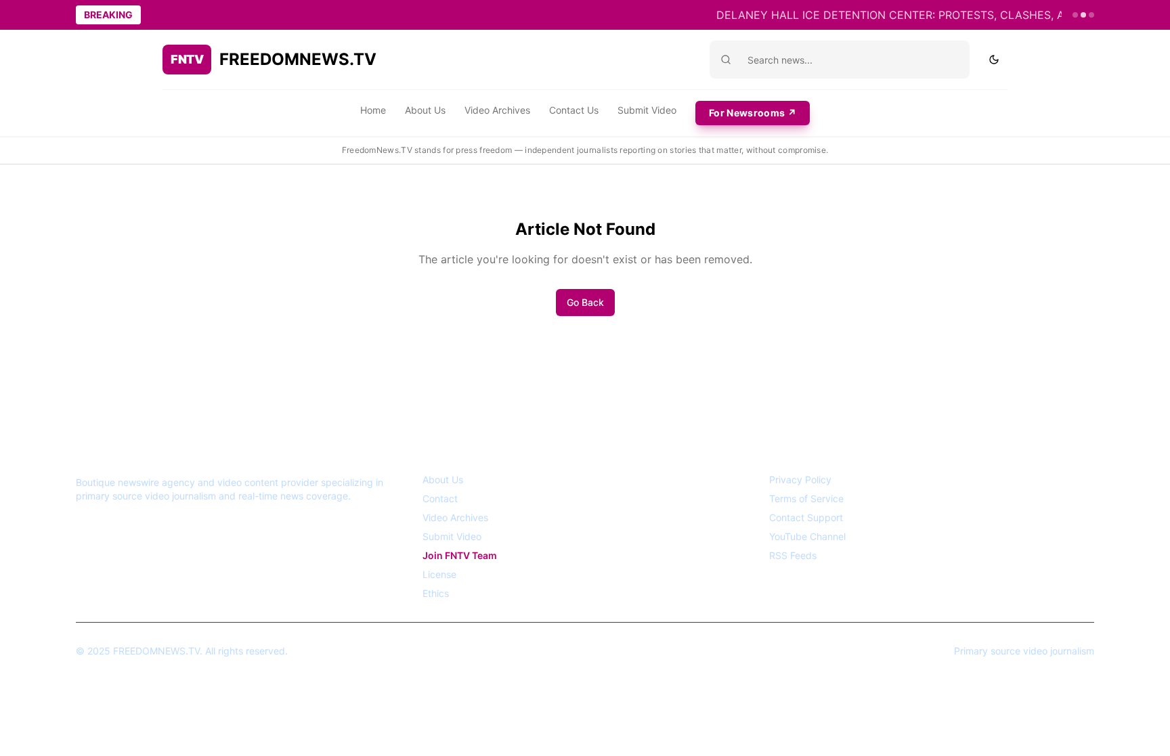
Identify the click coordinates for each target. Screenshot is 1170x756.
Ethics (435, 593)
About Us (425, 110)
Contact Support (806, 517)
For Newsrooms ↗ (752, 112)
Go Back (585, 302)
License (439, 574)
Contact (440, 498)
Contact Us (574, 110)
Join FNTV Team (459, 555)
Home (373, 110)
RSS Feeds (793, 555)
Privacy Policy (800, 479)
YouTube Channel (807, 536)
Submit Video (647, 110)
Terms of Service (806, 498)
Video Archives (497, 110)
